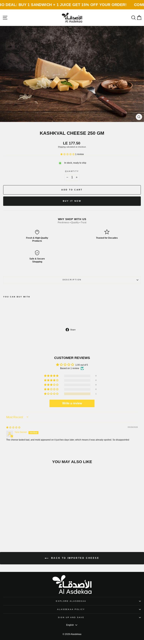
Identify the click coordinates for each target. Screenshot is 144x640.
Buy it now (72, 201)
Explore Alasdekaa (71, 601)
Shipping (62, 147)
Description (72, 280)
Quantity (72, 171)
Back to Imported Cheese (74, 558)
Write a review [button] (72, 403)
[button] (67, 154)
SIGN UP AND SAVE (71, 617)
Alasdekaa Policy (71, 609)
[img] (13, 427)
